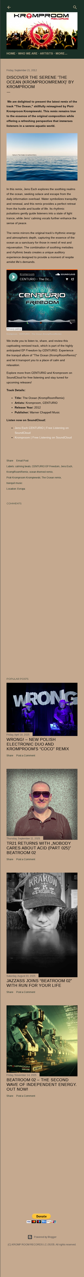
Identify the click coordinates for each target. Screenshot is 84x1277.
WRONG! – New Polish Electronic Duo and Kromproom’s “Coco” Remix (38, 744)
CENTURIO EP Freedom (46, 466)
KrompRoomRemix (17, 471)
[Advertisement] (42, 638)
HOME (11, 53)
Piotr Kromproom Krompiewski (23, 477)
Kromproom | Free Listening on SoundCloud (43, 437)
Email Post (22, 460)
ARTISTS (46, 53)
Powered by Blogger (45, 1237)
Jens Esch (66, 466)
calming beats (23, 466)
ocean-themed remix (41, 471)
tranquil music (14, 483)
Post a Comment (25, 755)
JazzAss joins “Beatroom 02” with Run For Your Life (39, 983)
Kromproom (12, 334)
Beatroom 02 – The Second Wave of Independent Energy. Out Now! (42, 1084)
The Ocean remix (51, 477)
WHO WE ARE (28, 53)
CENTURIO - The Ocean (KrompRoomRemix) (40, 334)
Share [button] (10, 460)
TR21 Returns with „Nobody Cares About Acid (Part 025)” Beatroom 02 (39, 848)
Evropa (21, 488)
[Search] (75, 6)
